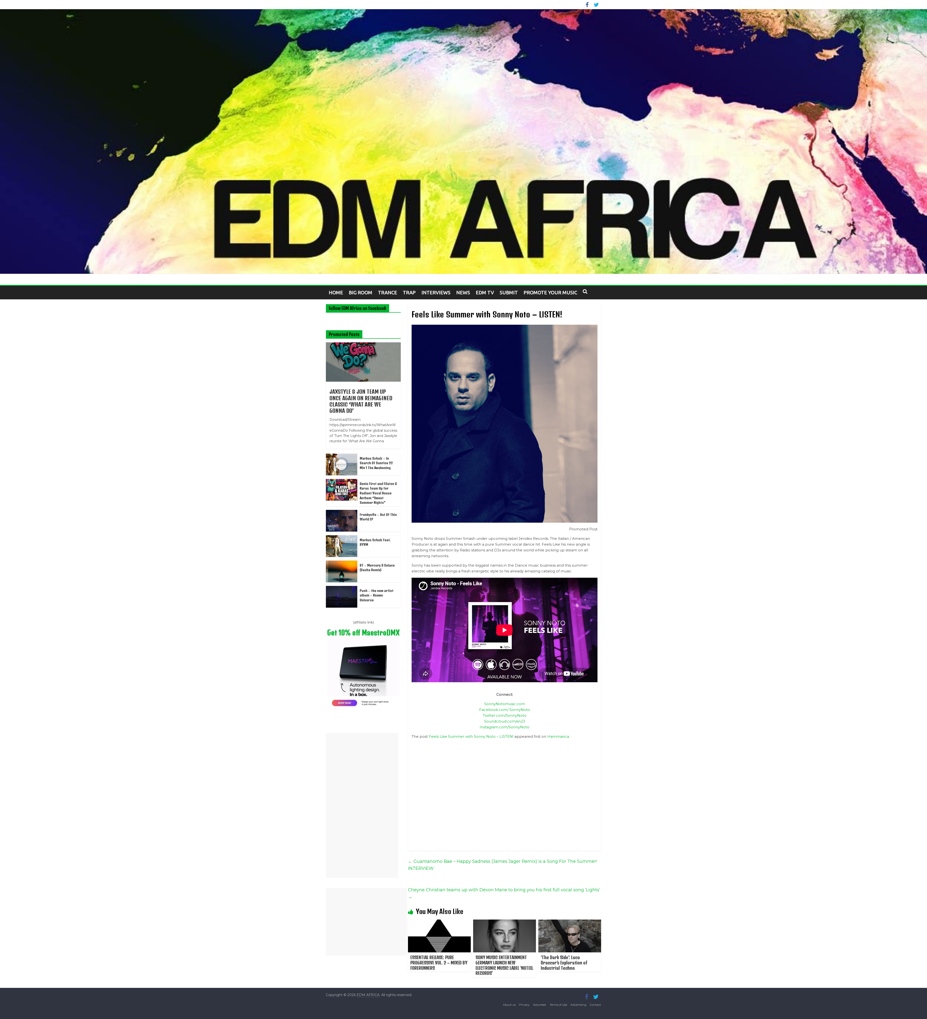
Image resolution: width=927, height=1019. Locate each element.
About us (509, 1004)
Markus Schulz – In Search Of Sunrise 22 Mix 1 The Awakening (376, 463)
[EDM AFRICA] (463, 141)
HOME (336, 292)
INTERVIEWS (435, 292)
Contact (595, 1004)
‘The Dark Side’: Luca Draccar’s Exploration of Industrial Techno (564, 962)
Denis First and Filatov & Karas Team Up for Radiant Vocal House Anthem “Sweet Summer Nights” (378, 493)
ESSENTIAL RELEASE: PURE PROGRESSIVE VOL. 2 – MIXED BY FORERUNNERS (438, 962)
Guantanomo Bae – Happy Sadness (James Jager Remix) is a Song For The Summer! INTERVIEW (502, 865)
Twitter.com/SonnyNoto (505, 715)
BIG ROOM (360, 292)
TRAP (409, 292)
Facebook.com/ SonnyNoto (504, 709)
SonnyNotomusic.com (504, 704)
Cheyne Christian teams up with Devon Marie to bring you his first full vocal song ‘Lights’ (504, 893)
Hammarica (558, 736)
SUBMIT (509, 292)
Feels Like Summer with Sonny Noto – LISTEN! (471, 736)
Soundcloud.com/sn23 (504, 721)
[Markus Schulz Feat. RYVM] (341, 538)
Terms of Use (558, 1004)
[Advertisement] (362, 805)
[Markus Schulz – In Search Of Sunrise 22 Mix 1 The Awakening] (341, 456)
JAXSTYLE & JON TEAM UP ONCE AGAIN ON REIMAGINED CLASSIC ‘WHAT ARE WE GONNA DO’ (361, 401)
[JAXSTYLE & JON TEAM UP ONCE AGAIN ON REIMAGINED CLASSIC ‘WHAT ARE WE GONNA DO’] (363, 345)
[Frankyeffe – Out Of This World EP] (341, 512)
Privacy (524, 1004)
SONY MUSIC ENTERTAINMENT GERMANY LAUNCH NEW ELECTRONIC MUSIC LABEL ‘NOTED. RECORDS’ (505, 965)
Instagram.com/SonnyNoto (504, 727)
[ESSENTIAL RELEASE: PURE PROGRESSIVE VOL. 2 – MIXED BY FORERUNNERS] (439, 922)
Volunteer (539, 1004)
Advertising (578, 1004)
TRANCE (387, 292)
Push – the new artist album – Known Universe (376, 595)
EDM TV (485, 292)
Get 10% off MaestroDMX (363, 632)
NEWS (463, 292)
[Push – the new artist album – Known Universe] (341, 588)
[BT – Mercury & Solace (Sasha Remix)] (341, 563)
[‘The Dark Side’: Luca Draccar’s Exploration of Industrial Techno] (569, 922)
